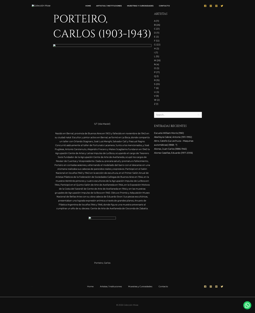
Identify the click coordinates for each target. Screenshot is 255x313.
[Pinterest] (216, 6)
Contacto (164, 6)
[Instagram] (211, 6)
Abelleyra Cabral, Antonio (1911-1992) (173, 137)
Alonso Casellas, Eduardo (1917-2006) (173, 153)
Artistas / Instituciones (109, 6)
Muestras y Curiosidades (140, 6)
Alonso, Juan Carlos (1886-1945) (170, 149)
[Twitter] (222, 6)
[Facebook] (205, 6)
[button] (247, 305)
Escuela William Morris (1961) (169, 133)
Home (88, 6)
